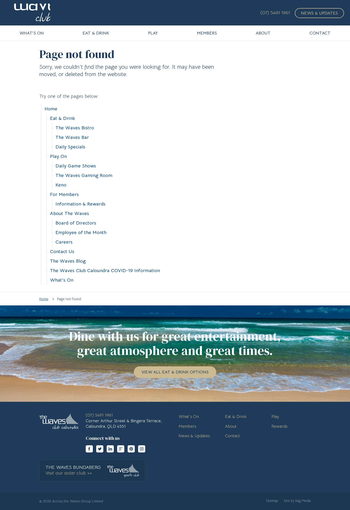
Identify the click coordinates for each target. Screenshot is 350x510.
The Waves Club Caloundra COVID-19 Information (105, 271)
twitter (99, 448)
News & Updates (319, 13)
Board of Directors (75, 223)
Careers (64, 242)
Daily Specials (70, 147)
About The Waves (69, 213)
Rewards (279, 426)
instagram (141, 448)
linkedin (110, 448)
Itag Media (303, 500)
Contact (232, 435)
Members (187, 426)
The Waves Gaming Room (83, 175)
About (231, 426)
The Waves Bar (72, 137)
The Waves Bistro (74, 128)
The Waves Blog (68, 261)
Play (275, 416)
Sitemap (272, 500)
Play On (58, 156)
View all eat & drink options (175, 372)
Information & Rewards (80, 204)
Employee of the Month (80, 232)
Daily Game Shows (75, 166)
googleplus (120, 448)
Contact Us (62, 252)
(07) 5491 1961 (275, 13)
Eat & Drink (62, 118)
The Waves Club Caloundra (28, 13)
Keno (60, 185)
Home (51, 109)
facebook (89, 448)
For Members (64, 194)
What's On (61, 280)
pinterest (131, 448)
